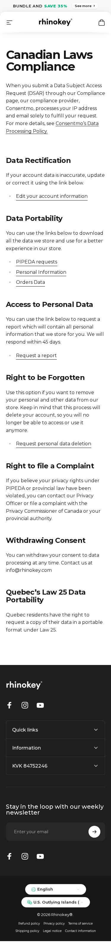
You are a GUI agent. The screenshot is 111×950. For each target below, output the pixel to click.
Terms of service (80, 923)
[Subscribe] (94, 832)
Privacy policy (54, 923)
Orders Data (30, 282)
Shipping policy (27, 931)
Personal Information (41, 272)
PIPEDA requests (36, 262)
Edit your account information (52, 196)
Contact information (80, 931)
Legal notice (52, 931)
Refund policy (29, 923)
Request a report (36, 355)
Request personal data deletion (53, 443)
